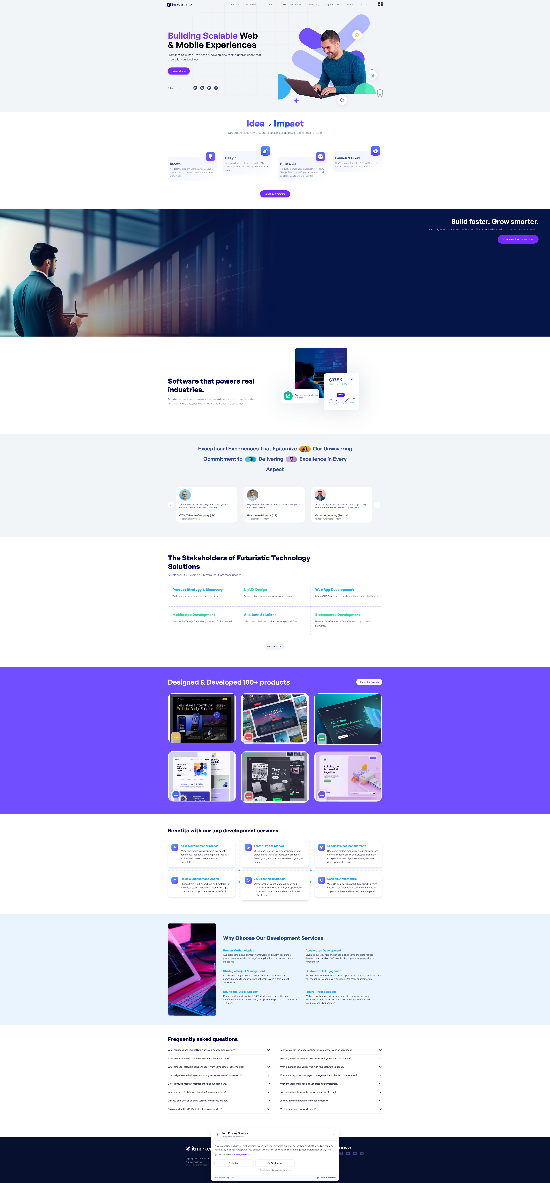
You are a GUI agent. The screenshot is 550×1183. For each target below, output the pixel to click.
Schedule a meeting (275, 193)
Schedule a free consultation (518, 239)
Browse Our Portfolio (369, 682)
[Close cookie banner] (333, 1134)
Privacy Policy (240, 1154)
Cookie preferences (198, 1165)
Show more (272, 646)
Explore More (179, 70)
